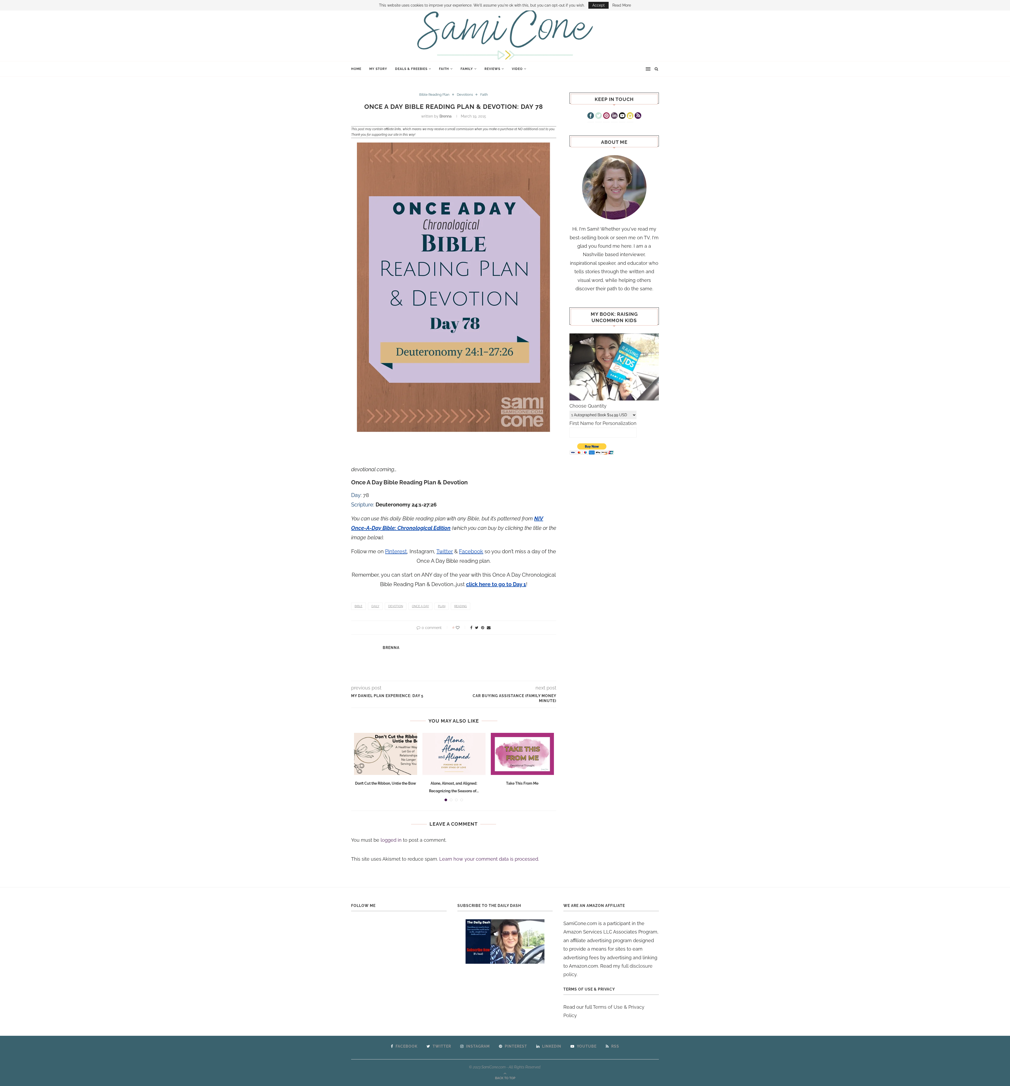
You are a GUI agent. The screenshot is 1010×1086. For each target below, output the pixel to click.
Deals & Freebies (411, 69)
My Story (378, 69)
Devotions (465, 95)
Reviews (492, 69)
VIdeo (517, 69)
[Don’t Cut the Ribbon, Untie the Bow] (385, 754)
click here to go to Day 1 (496, 584)
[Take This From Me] (522, 754)
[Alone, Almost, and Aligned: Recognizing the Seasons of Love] (454, 754)
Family (467, 69)
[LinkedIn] (614, 116)
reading (460, 606)
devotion (395, 606)
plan (441, 606)
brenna (446, 116)
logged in (391, 840)
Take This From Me (522, 783)
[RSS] (638, 116)
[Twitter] (598, 116)
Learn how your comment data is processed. (489, 859)
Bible (358, 606)
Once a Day (420, 606)
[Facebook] (590, 116)
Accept (598, 5)
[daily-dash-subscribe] (505, 941)
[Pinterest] (606, 116)
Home (356, 69)
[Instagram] (630, 116)
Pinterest (396, 551)
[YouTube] (622, 116)
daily (375, 606)
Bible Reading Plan (434, 95)
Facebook (471, 551)
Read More (621, 5)
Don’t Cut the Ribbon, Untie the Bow (385, 783)
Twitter (444, 551)
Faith (444, 69)
